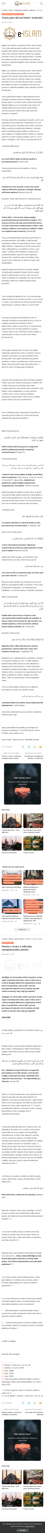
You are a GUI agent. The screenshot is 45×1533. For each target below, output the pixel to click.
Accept (22, 1530)
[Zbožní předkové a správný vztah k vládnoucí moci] (33, 877)
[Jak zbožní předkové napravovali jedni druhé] (12, 906)
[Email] (40, 747)
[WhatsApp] (34, 747)
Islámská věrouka (32, 907)
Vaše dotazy (8, 883)
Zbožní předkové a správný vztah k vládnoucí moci (30, 889)
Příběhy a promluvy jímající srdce (15, 911)
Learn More (22, 790)
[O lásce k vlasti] (33, 843)
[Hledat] (41, 3)
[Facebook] (23, 747)
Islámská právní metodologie (14, 878)
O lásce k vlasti (28, 853)
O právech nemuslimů (9, 853)
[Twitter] (29, 747)
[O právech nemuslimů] (12, 843)
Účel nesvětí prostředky (11, 887)
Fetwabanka (30, 899)
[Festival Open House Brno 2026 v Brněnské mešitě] (33, 820)
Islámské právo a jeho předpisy (15, 880)
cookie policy (29, 1526)
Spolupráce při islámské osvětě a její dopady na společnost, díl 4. (32, 918)
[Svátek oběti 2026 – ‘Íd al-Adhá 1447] (12, 820)
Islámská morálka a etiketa (13, 14)
